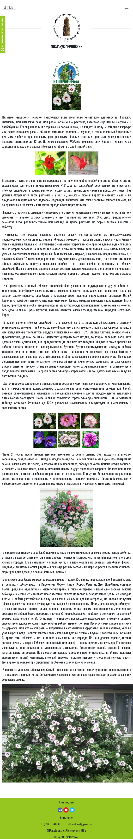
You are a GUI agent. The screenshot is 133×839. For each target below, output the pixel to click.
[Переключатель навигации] (126, 7)
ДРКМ (9, 7)
